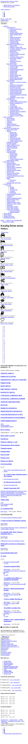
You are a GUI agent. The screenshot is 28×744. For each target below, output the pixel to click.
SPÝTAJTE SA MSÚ (9, 6)
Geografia (12, 191)
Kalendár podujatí (11, 163)
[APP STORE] (4, 16)
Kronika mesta (10, 177)
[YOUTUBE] (4, 13)
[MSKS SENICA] (5, 639)
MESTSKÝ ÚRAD (12, 64)
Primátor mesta (13, 31)
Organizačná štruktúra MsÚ (17, 69)
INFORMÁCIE (11, 99)
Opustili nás (4, 439)
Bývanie (9, 127)
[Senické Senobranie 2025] (11, 485)
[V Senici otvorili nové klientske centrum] (11, 517)
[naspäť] (1, 559)
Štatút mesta (13, 30)
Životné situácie (11, 118)
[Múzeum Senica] (5, 642)
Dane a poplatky (11, 120)
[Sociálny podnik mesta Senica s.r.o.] (10, 646)
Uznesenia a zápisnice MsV (17, 57)
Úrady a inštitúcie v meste (13, 145)
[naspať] (1, 467)
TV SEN (3, 556)
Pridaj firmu (5, 232)
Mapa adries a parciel (7, 435)
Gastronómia (4, 252)
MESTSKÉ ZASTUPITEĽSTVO (15, 44)
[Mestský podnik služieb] (7, 643)
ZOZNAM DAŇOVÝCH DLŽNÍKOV (13, 417)
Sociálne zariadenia (11, 143)
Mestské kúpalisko (14, 212)
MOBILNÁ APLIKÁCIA (9, 408)
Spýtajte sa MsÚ (14, 66)
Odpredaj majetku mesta (16, 90)
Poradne (9, 149)
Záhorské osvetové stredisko (14, 170)
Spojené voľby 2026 (9, 216)
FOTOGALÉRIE (6, 464)
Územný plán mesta (15, 38)
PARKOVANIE (6, 383)
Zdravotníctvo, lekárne (12, 142)
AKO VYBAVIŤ (8, 117)
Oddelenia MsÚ (14, 71)
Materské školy (13, 134)
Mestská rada (13, 51)
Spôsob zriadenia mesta (15, 29)
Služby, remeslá (4, 284)
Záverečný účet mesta (15, 87)
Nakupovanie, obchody (6, 291)
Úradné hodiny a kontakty (16, 65)
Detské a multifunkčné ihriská (14, 198)
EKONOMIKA (11, 80)
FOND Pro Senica (14, 110)
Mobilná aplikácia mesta (16, 79)
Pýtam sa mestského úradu (10, 668)
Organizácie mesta (14, 43)
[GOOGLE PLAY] (4, 15)
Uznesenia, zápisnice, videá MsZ (18, 48)
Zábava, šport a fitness (6, 304)
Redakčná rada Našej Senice (14, 182)
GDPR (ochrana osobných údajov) (18, 101)
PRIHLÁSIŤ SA (4, 638)
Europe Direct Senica (12, 129)
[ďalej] (3, 467)
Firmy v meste (7, 665)
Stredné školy (13, 136)
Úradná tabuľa (13, 100)
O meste (9, 185)
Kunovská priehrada (15, 210)
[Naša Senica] (4, 649)
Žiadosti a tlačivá (14, 76)
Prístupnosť (4, 721)
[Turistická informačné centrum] (9, 641)
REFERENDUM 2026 (9, 217)
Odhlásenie (6, 636)
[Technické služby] (5, 653)
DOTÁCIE (4, 405)
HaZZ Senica (13, 156)
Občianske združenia (12, 146)
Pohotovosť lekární (7, 461)
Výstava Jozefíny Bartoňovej (13, 599)
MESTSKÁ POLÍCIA (17, 491)
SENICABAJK (8, 215)
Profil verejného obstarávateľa (17, 89)
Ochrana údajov (14, 719)
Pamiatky (12, 188)
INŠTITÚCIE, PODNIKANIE (11, 128)
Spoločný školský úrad (15, 75)
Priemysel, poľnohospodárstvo (8, 278)
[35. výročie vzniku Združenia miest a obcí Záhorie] (15, 471)
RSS (23, 721)
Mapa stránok (4, 722)
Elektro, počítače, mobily (7, 265)
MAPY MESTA (8, 213)
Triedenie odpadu (6, 448)
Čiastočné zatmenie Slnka (12, 566)
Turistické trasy (10, 195)
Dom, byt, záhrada (5, 258)
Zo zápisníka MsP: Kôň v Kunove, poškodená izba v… (12, 533)
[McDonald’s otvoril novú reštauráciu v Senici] (12, 540)
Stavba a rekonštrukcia (6, 310)
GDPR (20, 719)
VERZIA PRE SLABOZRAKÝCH (13, 733)
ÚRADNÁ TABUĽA (7, 373)
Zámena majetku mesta (15, 93)
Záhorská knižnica (11, 168)
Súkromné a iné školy (15, 138)
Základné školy (14, 135)
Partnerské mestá (14, 41)
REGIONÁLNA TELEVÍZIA (14, 494)
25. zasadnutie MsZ (7, 508)
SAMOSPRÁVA (11, 27)
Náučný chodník (11, 201)
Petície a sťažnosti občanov (16, 108)
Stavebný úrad (13, 72)
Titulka (2, 220)
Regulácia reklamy (14, 113)
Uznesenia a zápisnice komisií (17, 54)
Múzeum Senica (11, 166)
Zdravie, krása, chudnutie (7, 323)
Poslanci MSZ (13, 45)
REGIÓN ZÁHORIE (6, 491)
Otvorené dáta (13, 106)
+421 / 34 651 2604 (16, 685)
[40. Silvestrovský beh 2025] (11, 479)
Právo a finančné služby (6, 271)
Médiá (8, 178)
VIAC (2, 424)
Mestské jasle (13, 132)
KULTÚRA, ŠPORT (9, 162)
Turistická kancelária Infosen (14, 194)
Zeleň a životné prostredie (13, 125)
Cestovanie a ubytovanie (7, 245)
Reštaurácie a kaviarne (12, 206)
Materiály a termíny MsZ (16, 47)
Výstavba (9, 121)
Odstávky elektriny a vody (9, 442)
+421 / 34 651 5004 (6, 19)
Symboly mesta (14, 189)
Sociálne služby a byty (15, 107)
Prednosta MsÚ (14, 68)
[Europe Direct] (5, 648)
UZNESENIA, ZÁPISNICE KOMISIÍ (13, 398)
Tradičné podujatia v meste (13, 202)
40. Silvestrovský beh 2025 (12, 482)
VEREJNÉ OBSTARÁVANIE (10, 402)
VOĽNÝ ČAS (7, 184)
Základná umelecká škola (16, 141)
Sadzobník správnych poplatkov (18, 111)
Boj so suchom (5, 429)
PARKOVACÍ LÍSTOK (8, 376)
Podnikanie (9, 122)
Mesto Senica (4, 511)
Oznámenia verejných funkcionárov (15, 62)
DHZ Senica (13, 157)
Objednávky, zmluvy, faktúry (17, 97)
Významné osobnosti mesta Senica (15, 175)
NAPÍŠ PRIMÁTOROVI (9, 421)
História (12, 187)
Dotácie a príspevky (12, 124)
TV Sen (12, 181)
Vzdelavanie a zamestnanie (7, 317)
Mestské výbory (14, 55)
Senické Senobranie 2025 (12, 488)
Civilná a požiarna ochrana (16, 159)
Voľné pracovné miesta (15, 114)
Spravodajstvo (4, 523)
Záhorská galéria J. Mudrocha (14, 167)
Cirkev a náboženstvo (12, 148)
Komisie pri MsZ (14, 52)
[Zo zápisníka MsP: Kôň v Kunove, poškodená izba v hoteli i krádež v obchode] (14, 529)
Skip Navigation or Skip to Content (9, 1)
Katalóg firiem (5, 451)
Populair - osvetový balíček (16, 115)
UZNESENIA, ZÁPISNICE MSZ (11, 395)
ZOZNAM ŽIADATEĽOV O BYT (12, 414)
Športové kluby (10, 171)
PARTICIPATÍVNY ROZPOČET (11, 411)
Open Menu (3, 23)
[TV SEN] (3, 650)
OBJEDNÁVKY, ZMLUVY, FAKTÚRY (13, 380)
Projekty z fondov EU (15, 40)
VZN (11, 36)
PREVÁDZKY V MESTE (9, 389)
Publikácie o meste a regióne (14, 203)
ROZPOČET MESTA (8, 392)
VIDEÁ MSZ (5, 500)
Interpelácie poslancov (15, 50)
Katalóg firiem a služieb (13, 160)
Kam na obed (5, 454)
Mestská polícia (14, 155)
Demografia (13, 192)
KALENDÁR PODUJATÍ (9, 553)
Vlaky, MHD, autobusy (12, 208)
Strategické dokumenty (15, 37)
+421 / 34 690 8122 (15, 682)
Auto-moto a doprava (6, 238)
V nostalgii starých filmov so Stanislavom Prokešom (13, 578)
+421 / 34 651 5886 (16, 687)
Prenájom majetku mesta (16, 92)
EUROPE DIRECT (10, 492)
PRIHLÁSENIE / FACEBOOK (12, 5)
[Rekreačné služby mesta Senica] (9, 645)
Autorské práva (4, 719)
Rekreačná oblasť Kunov (13, 199)
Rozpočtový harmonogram (16, 85)
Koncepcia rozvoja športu (13, 173)
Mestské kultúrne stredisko (13, 164)
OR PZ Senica (13, 153)
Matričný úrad (13, 73)
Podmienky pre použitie (14, 721)
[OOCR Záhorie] (5, 655)
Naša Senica (13, 180)
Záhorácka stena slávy (12, 174)
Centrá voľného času (15, 139)
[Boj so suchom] (5, 425)
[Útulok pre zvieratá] (6, 652)
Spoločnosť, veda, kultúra (7, 297)
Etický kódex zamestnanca (16, 78)
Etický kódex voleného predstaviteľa (15, 59)
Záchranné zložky (11, 152)
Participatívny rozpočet (15, 86)
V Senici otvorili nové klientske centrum (13, 520)
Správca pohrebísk (11, 150)
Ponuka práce (5, 458)
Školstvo (9, 131)
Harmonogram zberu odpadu (10, 445)
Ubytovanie (10, 205)
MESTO (6, 26)
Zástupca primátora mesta (16, 33)
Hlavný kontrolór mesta (16, 34)
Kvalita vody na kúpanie (13, 209)
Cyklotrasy (9, 196)
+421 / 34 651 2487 (16, 690)
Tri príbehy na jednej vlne (12, 608)
